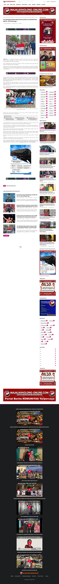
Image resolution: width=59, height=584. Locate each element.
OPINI (44, 112)
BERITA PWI (52, 325)
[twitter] (6, 188)
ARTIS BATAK (52, 92)
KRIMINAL (49, 332)
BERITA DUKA (52, 320)
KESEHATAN (43, 332)
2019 (48, 351)
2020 (48, 353)
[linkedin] (11, 188)
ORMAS (42, 336)
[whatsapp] (8, 188)
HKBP (8, 4)
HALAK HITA (52, 99)
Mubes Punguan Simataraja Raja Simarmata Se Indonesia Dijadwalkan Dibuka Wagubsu (46, 230)
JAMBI (42, 330)
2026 (48, 365)
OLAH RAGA (52, 110)
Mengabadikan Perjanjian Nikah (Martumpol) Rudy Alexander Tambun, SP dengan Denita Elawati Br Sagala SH (47, 166)
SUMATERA (38, 4)
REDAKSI (48, 1)
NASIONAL (43, 4)
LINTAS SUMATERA (27, 218)
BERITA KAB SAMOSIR (44, 323)
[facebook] (4, 188)
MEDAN (52, 108)
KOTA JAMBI (44, 106)
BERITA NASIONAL (44, 320)
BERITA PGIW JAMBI (52, 94)
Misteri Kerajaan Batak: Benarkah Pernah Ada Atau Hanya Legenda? (47, 218)
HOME (5, 4)
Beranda (4, 17)
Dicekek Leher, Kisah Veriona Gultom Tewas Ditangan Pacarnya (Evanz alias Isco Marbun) (48, 179)
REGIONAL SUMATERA (44, 115)
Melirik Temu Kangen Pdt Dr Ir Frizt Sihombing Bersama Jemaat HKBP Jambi (47, 192)
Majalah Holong (32, 579)
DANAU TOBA (52, 96)
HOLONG (44, 103)
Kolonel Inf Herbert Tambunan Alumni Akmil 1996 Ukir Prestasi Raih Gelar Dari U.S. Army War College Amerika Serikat (10, 118)
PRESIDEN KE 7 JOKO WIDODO (29, 197)
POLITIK (46, 341)
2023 (48, 359)
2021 (48, 355)
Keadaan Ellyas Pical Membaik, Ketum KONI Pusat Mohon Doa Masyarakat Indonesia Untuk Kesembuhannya (21, 118)
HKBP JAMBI (49, 327)
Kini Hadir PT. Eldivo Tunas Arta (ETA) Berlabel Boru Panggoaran (47, 154)
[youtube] (55, 4)
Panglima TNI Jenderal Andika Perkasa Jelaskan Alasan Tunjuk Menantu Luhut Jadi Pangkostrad (47, 243)
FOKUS (29, 4)
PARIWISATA (48, 336)
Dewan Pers (34, 576)
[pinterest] (9, 188)
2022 (48, 357)
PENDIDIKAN (43, 339)
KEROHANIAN (48, 330)
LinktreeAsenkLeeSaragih (26, 576)
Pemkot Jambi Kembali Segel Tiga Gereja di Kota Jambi (48, 131)
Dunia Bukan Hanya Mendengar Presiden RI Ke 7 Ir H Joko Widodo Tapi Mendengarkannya (32, 118)
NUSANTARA (51, 334)
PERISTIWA (52, 112)
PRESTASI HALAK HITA (44, 214)
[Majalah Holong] (9, 2)
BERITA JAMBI (12, 4)
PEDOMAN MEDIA (53, 1)
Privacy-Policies (40, 576)
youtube (46, 576)
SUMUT (42, 176)
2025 (48, 363)
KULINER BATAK (52, 106)
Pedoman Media (17, 576)
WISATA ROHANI (43, 343)
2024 (48, 361)
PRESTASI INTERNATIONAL (10, 17)
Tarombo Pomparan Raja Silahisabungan (47, 142)
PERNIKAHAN (50, 339)
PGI (41, 341)
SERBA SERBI (43, 189)
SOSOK (44, 117)
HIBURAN (44, 101)
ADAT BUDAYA (44, 92)
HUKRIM (52, 103)
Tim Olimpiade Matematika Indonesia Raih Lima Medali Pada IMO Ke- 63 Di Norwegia (27, 227)
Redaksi (12, 576)
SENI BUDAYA (18, 4)
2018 (48, 349)
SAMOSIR (33, 4)
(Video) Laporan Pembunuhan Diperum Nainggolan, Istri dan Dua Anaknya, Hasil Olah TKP (47, 205)
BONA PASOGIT (24, 4)
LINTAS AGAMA (43, 334)
